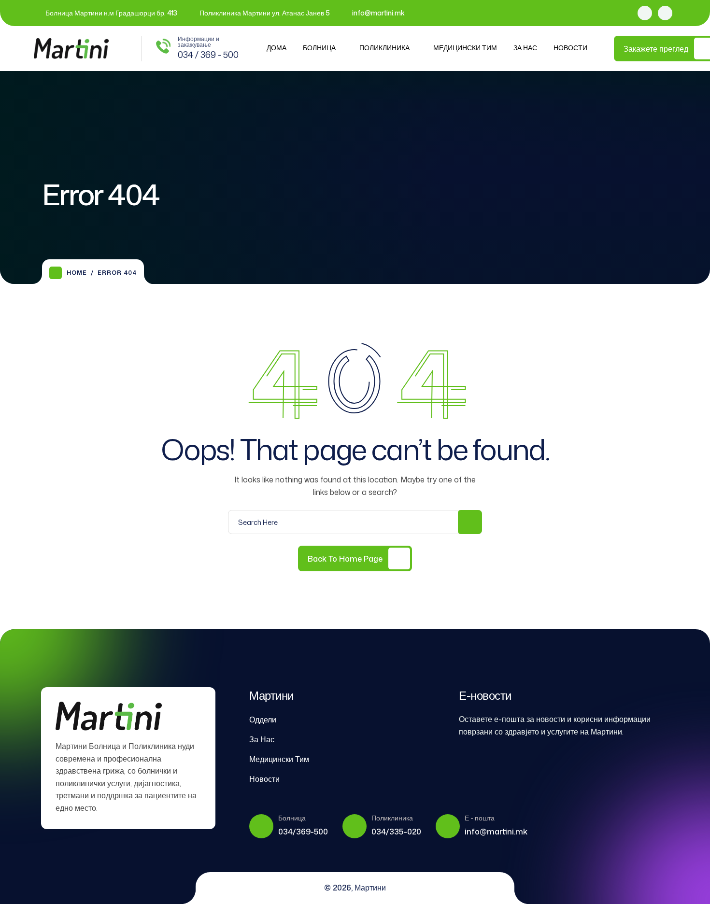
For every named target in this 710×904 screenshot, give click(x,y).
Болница (319, 47)
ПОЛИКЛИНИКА (384, 47)
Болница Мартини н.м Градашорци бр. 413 (111, 12)
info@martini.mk (378, 12)
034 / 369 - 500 (208, 54)
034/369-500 (303, 831)
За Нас (525, 47)
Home (77, 272)
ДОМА (276, 47)
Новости (570, 47)
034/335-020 (396, 831)
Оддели (262, 719)
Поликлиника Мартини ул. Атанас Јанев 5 (264, 12)
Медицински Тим (465, 47)
